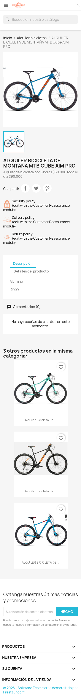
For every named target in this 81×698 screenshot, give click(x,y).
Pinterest (47, 188)
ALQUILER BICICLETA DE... (40, 562)
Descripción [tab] (23, 263)
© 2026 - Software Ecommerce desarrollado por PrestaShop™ (40, 690)
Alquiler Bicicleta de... (40, 420)
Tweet (36, 188)
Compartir (25, 188)
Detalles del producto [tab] (31, 271)
